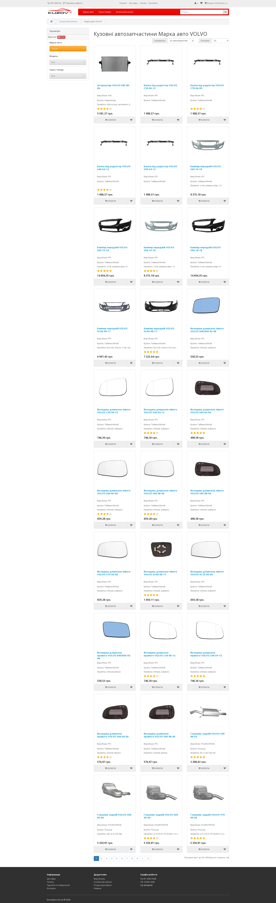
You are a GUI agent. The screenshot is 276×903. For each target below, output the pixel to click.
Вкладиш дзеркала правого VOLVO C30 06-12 (159, 654)
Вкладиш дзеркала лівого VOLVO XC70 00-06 (207, 573)
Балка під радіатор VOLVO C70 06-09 (207, 87)
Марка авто (88, 12)
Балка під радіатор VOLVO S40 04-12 (113, 168)
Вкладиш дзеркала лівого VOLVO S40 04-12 (160, 411)
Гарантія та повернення (58, 885)
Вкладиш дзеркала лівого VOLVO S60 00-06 (207, 411)
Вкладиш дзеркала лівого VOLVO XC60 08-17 (160, 573)
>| (148, 858)
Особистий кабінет (103, 882)
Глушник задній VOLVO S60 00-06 (114, 816)
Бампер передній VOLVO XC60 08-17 (112, 330)
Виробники (99, 878)
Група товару (105, 12)
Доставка (133, 3)
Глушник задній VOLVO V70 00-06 (207, 816)
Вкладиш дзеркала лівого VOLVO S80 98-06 (160, 492)
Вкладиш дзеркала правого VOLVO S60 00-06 (113, 735)
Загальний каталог (125, 12)
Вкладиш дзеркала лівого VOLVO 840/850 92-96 (207, 330)
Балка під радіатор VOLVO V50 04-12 (160, 168)
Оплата (143, 3)
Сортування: (160, 40)
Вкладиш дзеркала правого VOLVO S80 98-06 (159, 735)
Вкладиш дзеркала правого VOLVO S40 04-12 (206, 654)
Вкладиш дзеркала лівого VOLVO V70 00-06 (113, 573)
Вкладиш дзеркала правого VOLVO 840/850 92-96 (114, 655)
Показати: (205, 40)
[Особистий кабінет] (196, 3)
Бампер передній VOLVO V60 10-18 (159, 249)
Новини (97, 888)
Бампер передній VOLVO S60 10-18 (205, 168)
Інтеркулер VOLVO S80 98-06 (113, 87)
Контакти (153, 3)
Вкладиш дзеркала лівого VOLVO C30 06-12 (113, 411)
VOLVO (62, 37)
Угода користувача (102, 885)
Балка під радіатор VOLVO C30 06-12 (160, 87)
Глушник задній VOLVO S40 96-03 (207, 735)
